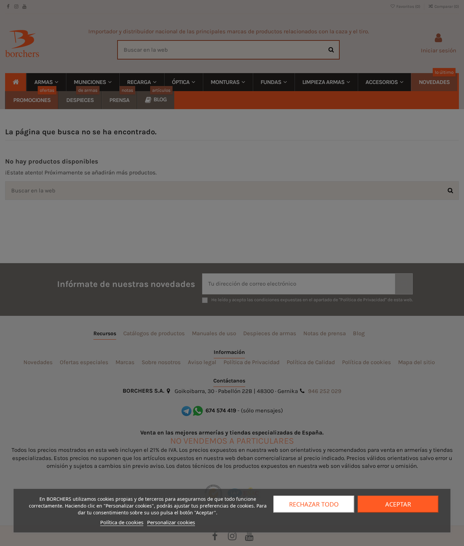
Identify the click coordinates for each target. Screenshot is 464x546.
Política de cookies (121, 522)
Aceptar (398, 504)
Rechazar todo (314, 504)
